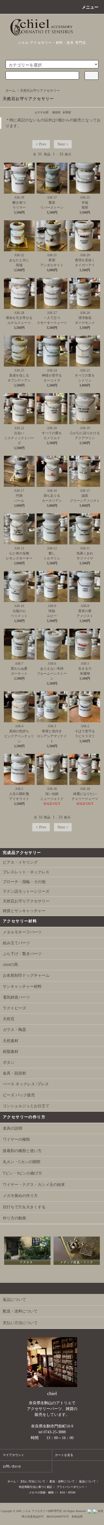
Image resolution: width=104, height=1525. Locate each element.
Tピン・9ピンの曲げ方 (22, 1173)
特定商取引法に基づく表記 (35, 1486)
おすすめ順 (42, 112)
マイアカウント (13, 1455)
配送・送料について (62, 1481)
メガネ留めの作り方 (20, 1196)
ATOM (71, 1492)
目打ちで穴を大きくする (24, 1207)
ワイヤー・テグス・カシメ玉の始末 (34, 1185)
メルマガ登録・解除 (41, 1492)
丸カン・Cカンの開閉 (21, 1162)
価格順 (56, 112)
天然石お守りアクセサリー (40, 91)
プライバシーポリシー (70, 1486)
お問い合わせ (12, 1466)
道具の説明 (12, 1128)
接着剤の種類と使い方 (22, 1151)
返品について (87, 1481)
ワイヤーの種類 (16, 1139)
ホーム (11, 91)
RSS (62, 1492)
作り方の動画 (14, 1218)
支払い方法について (32, 1481)
